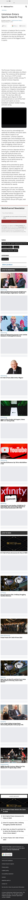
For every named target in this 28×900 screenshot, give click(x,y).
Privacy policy (5, 867)
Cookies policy (5, 870)
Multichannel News (17, 20)
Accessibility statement (7, 874)
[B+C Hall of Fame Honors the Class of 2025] (14, 806)
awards (16, 247)
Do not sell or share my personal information (13, 887)
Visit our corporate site (13, 849)
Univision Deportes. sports (9, 250)
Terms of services (19, 225)
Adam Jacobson (7, 20)
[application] (14, 116)
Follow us (16, 26)
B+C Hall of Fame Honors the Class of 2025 (14, 810)
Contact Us (4, 883)
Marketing (4, 10)
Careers (4, 877)
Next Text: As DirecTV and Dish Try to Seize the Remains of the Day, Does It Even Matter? (14, 831)
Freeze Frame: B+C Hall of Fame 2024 (13, 838)
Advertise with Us (6, 880)
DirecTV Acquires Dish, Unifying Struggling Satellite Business (13, 823)
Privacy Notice (21, 227)
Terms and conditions (7, 860)
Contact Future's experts (8, 864)
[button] (2, 6)
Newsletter (23, 26)
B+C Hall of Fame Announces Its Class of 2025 (13, 817)
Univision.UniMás (7, 247)
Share (5, 26)
